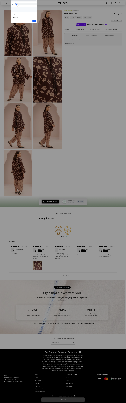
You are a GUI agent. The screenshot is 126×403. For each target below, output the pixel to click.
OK (34, 21)
